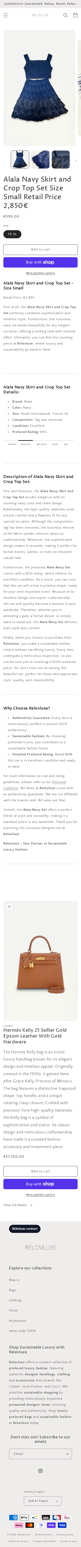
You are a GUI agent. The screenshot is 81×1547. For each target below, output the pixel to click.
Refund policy (43, 1534)
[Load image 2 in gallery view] (40, 160)
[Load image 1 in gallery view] (20, 160)
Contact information (44, 1541)
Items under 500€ (22, 1331)
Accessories (18, 1321)
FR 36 (12, 234)
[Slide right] (76, 161)
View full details (15, 1205)
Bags (12, 1290)
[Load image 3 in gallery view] (61, 160)
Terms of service (18, 1541)
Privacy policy (65, 1534)
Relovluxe (24, 1534)
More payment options (40, 273)
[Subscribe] (67, 1454)
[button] (6, 15)
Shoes (13, 1310)
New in (14, 1280)
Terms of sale (69, 1541)
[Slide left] (5, 161)
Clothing (15, 1300)
